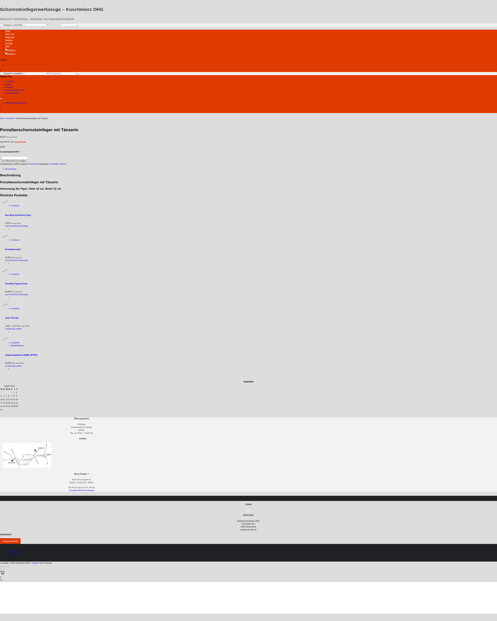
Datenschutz (14, 554)
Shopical (35, 563)
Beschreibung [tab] (10, 169)
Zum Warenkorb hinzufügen (13, 161)
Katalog (8, 40)
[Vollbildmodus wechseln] (4, 566)
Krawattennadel (13, 249)
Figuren (63, 164)
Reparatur (10, 37)
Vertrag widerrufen (10, 541)
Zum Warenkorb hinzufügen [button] (16, 226)
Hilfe (7, 46)
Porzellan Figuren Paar (16, 284)
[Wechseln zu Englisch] (10, 50)
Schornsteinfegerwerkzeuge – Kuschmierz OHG (51, 9)
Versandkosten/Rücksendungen (81, 490)
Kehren (8, 84)
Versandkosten (20, 142)
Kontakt (9, 43)
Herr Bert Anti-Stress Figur (18, 215)
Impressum (13, 551)
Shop (7, 31)
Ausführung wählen (13, 329)
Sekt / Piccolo (12, 318)
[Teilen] (6, 566)
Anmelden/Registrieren (15, 103)
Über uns (9, 34)
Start (2, 118)
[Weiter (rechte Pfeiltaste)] (4, 569)
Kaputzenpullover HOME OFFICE (21, 355)
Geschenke (9, 81)
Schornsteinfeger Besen (14, 90)
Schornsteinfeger (12, 93)
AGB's (248, 510)
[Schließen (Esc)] (9, 566)
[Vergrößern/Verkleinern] (1, 566)
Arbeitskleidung (16, 345)
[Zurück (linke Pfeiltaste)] (1, 569)
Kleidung (9, 87)
